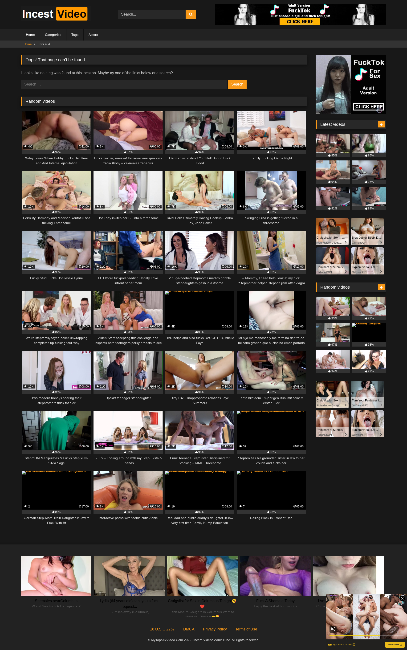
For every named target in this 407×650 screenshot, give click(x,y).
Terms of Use (246, 629)
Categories (53, 35)
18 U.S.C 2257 (162, 629)
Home (30, 35)
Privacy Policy (215, 629)
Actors (93, 35)
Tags (74, 35)
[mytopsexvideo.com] (56, 14)
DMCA (189, 629)
